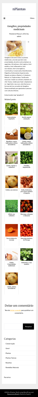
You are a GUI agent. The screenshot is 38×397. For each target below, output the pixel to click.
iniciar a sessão (15, 310)
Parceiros (7, 377)
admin (19, 36)
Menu (32, 18)
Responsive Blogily (13, 394)
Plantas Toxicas (11, 358)
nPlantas (19, 9)
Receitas (9, 363)
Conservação (10, 344)
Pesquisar (28, 326)
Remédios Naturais (12, 367)
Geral (8, 348)
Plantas (8, 353)
